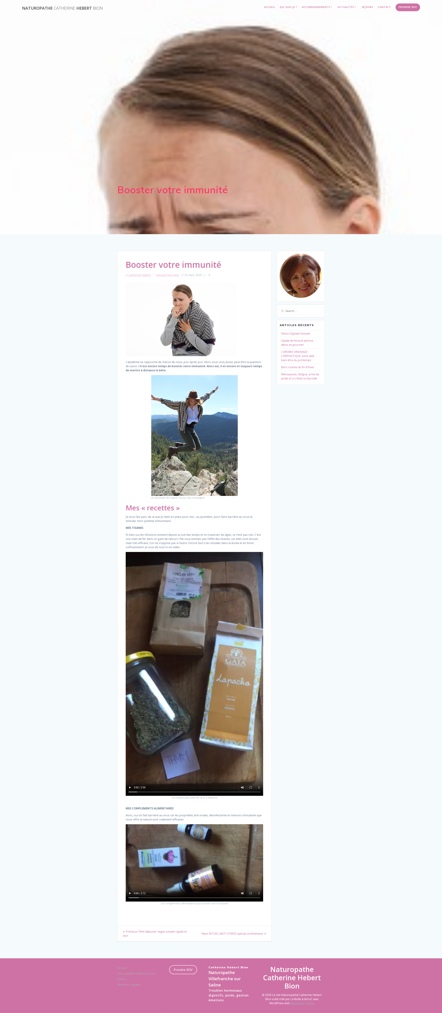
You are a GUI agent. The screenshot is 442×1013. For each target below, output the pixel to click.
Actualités (346, 7)
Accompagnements (316, 7)
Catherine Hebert (139, 275)
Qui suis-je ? (288, 7)
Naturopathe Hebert (62, 8)
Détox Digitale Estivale (295, 333)
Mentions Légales (129, 984)
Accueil (269, 7)
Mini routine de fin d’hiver (297, 367)
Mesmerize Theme (302, 1003)
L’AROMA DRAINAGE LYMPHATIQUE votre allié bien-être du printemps (297, 356)
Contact (384, 7)
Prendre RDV (408, 7)
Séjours (367, 7)
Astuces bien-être (167, 275)
